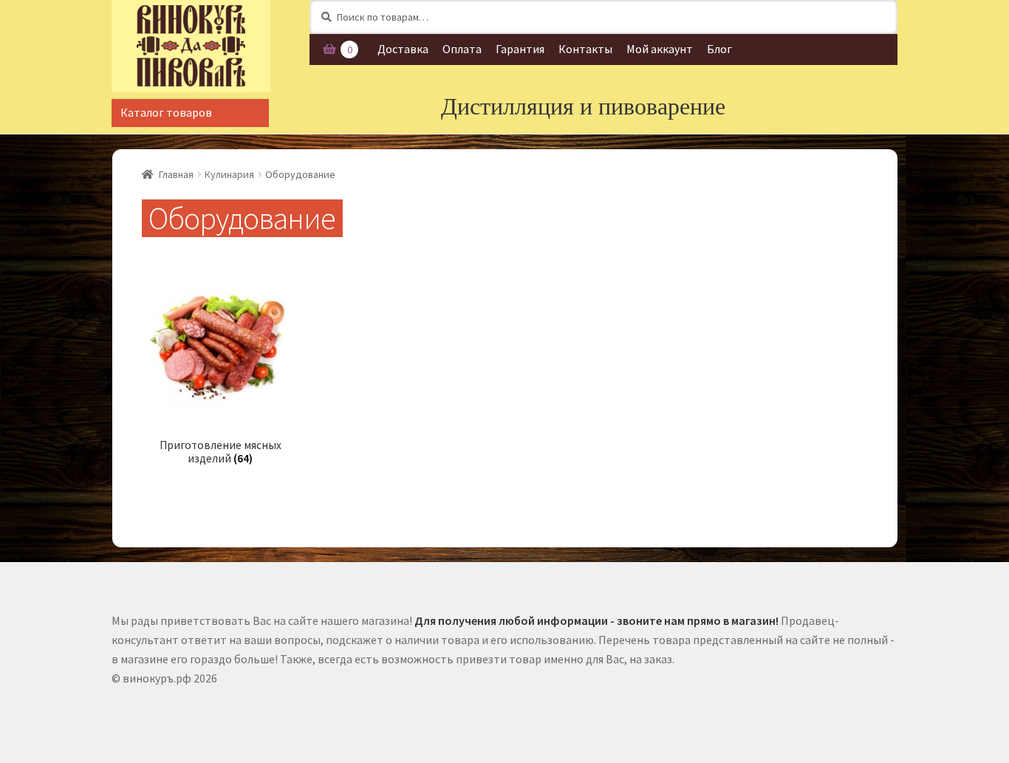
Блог (719, 48)
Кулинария (229, 174)
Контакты (585, 48)
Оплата (462, 48)
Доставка (402, 48)
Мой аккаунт (659, 48)
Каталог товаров (166, 112)
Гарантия (520, 48)
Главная (176, 174)
